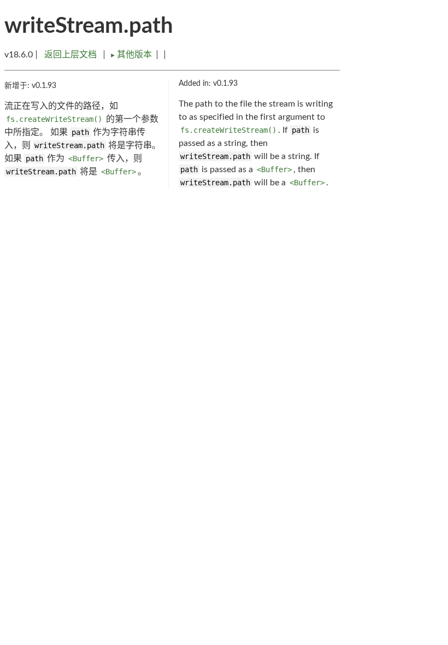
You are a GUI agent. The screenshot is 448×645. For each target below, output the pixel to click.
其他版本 (131, 54)
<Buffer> (85, 158)
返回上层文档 (70, 54)
